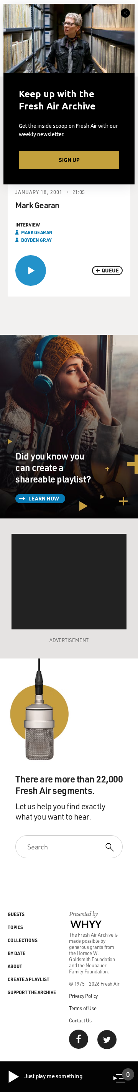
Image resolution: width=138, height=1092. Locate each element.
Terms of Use (83, 1008)
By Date (16, 953)
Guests (16, 914)
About (15, 966)
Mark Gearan (37, 232)
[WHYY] (86, 924)
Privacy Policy (83, 996)
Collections (23, 940)
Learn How (43, 498)
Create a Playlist (28, 979)
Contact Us (80, 1020)
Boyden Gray (36, 240)
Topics (15, 927)
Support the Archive (32, 992)
